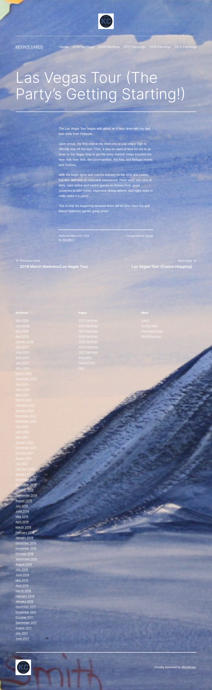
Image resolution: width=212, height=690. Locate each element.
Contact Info (86, 362)
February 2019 (25, 532)
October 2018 (25, 553)
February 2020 (25, 469)
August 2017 (24, 628)
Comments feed (151, 331)
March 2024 (24, 373)
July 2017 (22, 633)
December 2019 (26, 479)
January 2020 (25, 474)
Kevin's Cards (29, 47)
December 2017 (26, 606)
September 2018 (26, 559)
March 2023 (24, 400)
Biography (85, 357)
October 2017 (24, 617)
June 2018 (22, 574)
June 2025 (22, 352)
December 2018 (26, 543)
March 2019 (23, 527)
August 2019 (24, 500)
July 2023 (22, 384)
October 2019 (25, 490)
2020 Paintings (88, 346)
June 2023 (22, 389)
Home (64, 47)
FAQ (81, 368)
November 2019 (26, 484)
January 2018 (24, 601)
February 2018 (25, 596)
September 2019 (26, 495)
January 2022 (25, 442)
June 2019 (22, 511)
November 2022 (26, 421)
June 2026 (22, 325)
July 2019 (22, 506)
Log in (145, 320)
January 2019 (24, 537)
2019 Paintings (83, 47)
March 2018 (23, 590)
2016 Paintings (160, 47)
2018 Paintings (109, 47)
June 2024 (23, 368)
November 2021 (26, 447)
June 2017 (22, 638)
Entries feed (149, 325)
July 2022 (22, 426)
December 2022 (26, 416)
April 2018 (22, 585)
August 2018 (24, 564)
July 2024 (22, 362)
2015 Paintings (185, 47)
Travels (149, 235)
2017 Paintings (134, 47)
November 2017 (26, 612)
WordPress (189, 667)
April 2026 (22, 336)
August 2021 (24, 458)
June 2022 (22, 431)
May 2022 (22, 437)
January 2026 (25, 341)
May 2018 (22, 580)
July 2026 (22, 320)
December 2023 (26, 378)
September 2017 (26, 622)
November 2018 (26, 548)
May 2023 (22, 394)
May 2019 (22, 516)
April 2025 (22, 357)
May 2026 (22, 331)
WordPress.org (151, 336)
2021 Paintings (88, 352)
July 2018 (22, 569)
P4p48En (67, 239)
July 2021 (22, 463)
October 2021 (25, 453)
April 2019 (22, 521)
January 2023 (25, 410)
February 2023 (25, 405)
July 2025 (22, 346)
